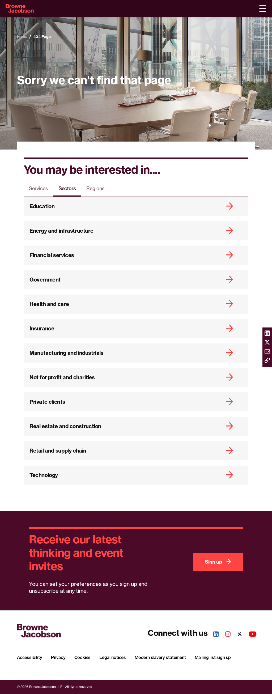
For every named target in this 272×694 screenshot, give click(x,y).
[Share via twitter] (267, 342)
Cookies (82, 657)
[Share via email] (267, 351)
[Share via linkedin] (267, 333)
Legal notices (112, 657)
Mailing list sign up (213, 657)
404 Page (42, 36)
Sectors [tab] (67, 188)
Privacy (58, 657)
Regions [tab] (95, 188)
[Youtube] (249, 634)
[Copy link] (267, 360)
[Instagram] (225, 634)
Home (22, 36)
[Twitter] (236, 634)
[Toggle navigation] (262, 8)
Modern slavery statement (160, 657)
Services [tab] (38, 188)
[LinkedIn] (213, 634)
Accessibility (29, 657)
